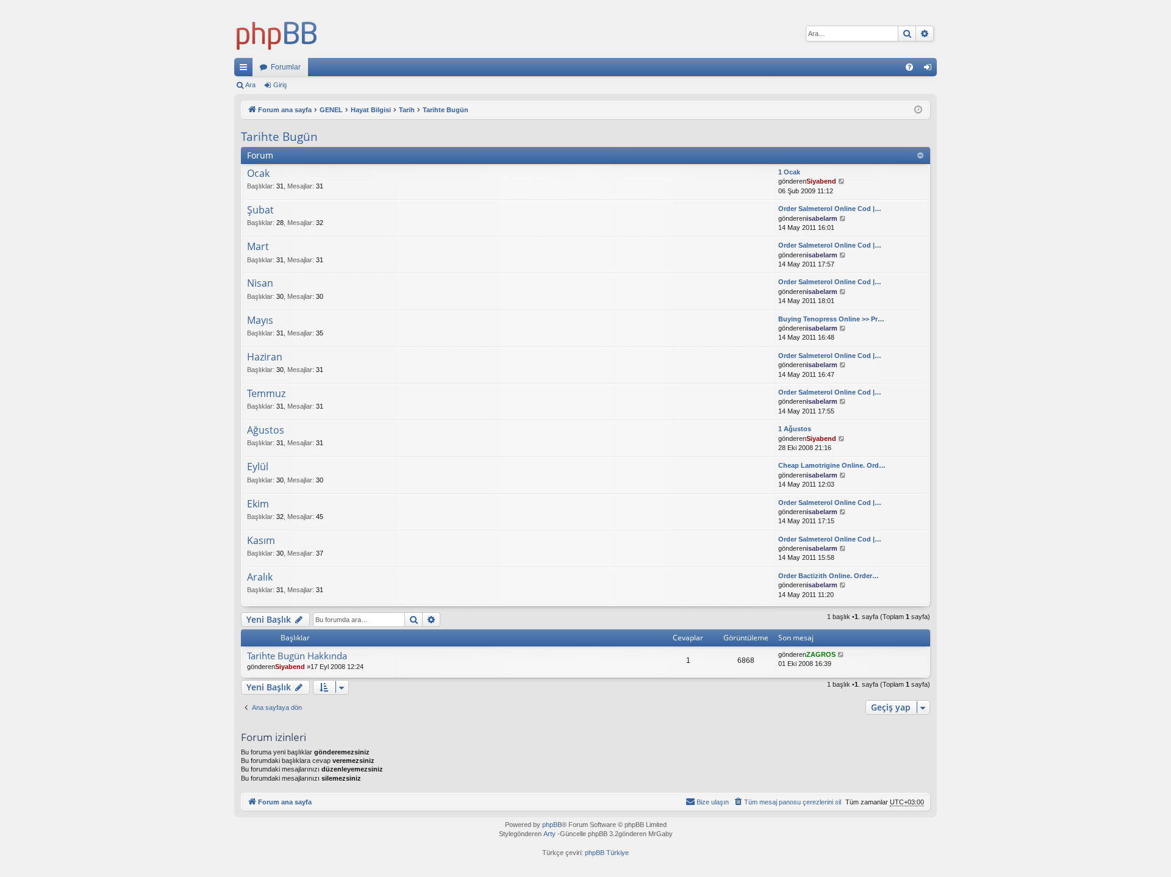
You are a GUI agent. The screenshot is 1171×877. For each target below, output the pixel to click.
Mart (258, 247)
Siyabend (821, 181)
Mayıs (260, 321)
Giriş (280, 84)
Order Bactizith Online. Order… (828, 575)
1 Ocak (789, 172)
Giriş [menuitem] (931, 69)
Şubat (260, 210)
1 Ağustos (794, 428)
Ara (250, 84)
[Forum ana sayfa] (277, 33)
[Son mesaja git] (841, 654)
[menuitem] (909, 67)
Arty (549, 833)
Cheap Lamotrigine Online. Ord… (832, 465)
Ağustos (265, 430)
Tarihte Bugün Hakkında (297, 656)
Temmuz (266, 394)
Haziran (264, 357)
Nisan (260, 283)
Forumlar (286, 67)
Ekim (258, 504)
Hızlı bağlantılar (245, 69)
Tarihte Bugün (279, 137)
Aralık (260, 577)
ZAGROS (821, 654)
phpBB (552, 824)
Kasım (261, 541)
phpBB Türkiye (607, 852)
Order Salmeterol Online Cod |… (829, 208)
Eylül (257, 467)
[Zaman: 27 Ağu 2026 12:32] (918, 110)
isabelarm (821, 218)
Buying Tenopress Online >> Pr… (831, 319)
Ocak (258, 174)
